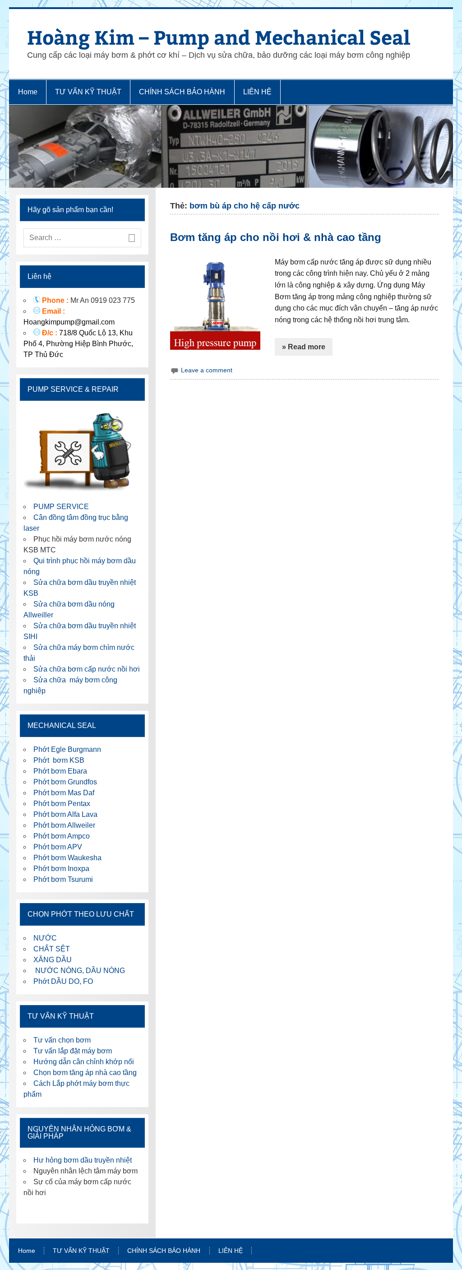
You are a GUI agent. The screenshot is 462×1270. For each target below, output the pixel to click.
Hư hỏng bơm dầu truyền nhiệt (82, 1160)
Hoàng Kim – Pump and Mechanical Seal (218, 36)
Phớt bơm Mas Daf (63, 793)
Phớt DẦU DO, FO (63, 981)
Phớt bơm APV (57, 847)
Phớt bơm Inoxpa (61, 868)
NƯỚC (45, 938)
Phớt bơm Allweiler (64, 825)
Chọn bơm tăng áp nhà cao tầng (85, 1072)
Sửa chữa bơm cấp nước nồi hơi (86, 669)
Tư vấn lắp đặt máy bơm (72, 1051)
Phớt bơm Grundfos (65, 782)
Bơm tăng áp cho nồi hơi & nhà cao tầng (275, 237)
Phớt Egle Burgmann (67, 749)
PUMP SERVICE (61, 506)
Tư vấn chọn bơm (62, 1040)
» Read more (303, 347)
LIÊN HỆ (257, 92)
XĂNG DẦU (52, 960)
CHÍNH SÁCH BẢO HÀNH (182, 92)
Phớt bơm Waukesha (68, 858)
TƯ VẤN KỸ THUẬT (88, 92)
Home (27, 92)
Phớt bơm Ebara (60, 771)
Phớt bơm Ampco (61, 836)
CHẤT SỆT (51, 949)
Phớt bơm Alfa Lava (65, 814)
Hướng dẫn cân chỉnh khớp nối (83, 1062)
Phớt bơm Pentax (61, 803)
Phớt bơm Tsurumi (63, 879)
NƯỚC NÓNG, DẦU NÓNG (79, 970)
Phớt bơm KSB (58, 760)
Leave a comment (206, 370)
